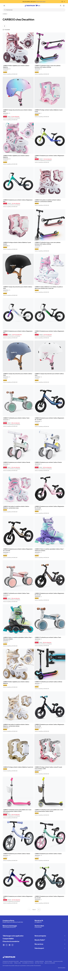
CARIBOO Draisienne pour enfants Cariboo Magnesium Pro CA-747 (49, 897)
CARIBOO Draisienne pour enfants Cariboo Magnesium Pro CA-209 (49, 507)
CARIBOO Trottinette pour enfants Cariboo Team (16, 418)
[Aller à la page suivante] (38, 909)
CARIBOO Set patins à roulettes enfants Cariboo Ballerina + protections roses (16, 507)
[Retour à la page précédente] (29, 909)
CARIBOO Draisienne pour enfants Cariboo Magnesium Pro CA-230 (49, 725)
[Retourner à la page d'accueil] (32, 5)
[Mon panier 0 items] (63, 5)
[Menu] (4, 5)
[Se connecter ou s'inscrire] (60, 5)
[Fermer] (64, 2)
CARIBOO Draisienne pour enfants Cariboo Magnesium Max (49, 156)
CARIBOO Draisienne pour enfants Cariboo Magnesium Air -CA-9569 (49, 418)
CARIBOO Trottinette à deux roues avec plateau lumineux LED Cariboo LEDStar (48, 66)
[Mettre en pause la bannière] (62, 2)
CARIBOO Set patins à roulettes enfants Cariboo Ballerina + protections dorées (16, 725)
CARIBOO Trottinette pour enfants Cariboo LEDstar (48, 681)
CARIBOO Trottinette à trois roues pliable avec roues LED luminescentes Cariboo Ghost (17, 810)
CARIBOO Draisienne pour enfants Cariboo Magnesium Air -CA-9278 (18, 549)
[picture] (18, 48)
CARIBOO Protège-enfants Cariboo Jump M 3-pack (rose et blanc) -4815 (48, 767)
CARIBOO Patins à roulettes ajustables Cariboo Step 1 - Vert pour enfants (18, 638)
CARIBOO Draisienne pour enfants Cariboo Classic (16, 853)
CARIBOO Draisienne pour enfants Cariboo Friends (16, 462)
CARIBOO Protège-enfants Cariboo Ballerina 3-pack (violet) (17, 243)
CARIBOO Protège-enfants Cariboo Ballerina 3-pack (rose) (49, 110)
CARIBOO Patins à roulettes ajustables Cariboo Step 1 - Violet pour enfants (50, 549)
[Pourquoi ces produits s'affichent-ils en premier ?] (3, 29)
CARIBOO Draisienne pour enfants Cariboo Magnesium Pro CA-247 (49, 594)
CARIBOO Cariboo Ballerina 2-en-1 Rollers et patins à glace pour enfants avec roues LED (49, 287)
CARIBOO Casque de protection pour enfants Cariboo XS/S (17, 110)
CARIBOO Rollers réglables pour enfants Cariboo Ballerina (16, 66)
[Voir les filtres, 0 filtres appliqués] (5, 26)
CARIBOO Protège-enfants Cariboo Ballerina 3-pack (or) (18, 767)
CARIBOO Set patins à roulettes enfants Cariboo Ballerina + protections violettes (48, 200)
